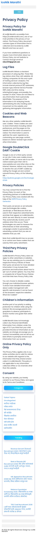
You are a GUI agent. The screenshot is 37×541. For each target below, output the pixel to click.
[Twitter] (19, 536)
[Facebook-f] (14, 536)
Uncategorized (9, 400)
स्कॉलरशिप (8, 428)
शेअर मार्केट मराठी (10, 425)
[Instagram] (9, 536)
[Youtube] (4, 536)
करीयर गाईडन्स (9, 403)
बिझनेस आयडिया (10, 416)
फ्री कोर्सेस (7, 413)
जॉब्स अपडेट (8, 407)
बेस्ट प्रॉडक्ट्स (9, 419)
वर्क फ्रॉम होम (9, 422)
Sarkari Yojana (9, 397)
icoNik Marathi (11, 2)
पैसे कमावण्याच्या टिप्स (12, 410)
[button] (18, 7)
